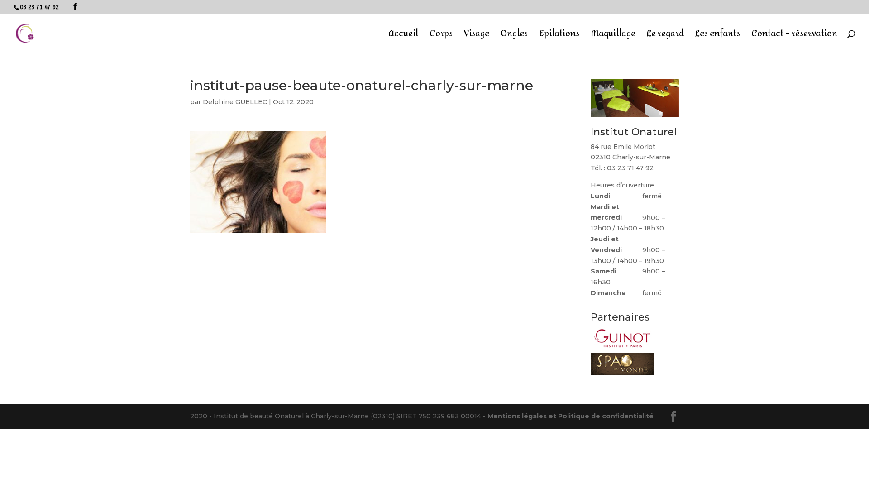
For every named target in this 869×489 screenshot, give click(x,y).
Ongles (514, 36)
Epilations (559, 36)
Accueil (403, 36)
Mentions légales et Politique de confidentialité (570, 416)
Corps (441, 36)
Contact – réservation (794, 36)
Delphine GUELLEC (235, 102)
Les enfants (717, 36)
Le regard (665, 36)
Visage (476, 36)
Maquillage (613, 36)
